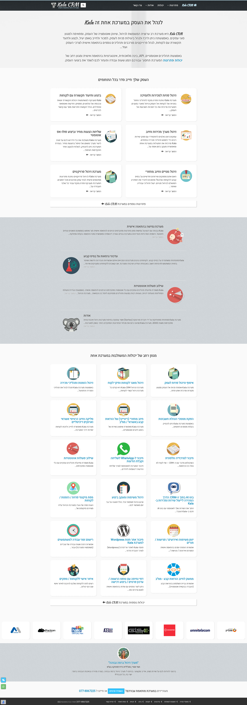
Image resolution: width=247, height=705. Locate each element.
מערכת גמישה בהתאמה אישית (145, 226)
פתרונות (168, 60)
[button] (3, 680)
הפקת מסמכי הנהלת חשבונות (176, 419)
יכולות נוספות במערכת (125, 602)
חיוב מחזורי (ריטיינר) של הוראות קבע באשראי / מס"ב (124, 420)
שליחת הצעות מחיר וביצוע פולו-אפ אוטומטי (79, 133)
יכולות (178, 60)
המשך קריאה (170, 115)
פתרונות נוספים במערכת (125, 204)
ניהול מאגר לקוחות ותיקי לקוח (125, 383)
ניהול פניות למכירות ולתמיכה (158, 95)
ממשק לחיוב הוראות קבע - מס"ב (175, 579)
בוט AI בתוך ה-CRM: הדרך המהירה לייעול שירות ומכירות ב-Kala (174, 500)
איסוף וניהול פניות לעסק (179, 383)
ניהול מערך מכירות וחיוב (161, 132)
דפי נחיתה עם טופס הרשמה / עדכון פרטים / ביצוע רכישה (126, 580)
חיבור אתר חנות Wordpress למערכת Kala (127, 541)
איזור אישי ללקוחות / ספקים (76, 579)
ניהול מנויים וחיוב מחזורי (160, 171)
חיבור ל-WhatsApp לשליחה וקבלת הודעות (127, 459)
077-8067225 (83, 702)
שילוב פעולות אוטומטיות (148, 286)
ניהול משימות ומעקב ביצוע (127, 497)
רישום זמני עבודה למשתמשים (75, 540)
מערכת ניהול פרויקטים (87, 171)
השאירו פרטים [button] (116, 691)
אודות (87, 316)
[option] (231, 630)
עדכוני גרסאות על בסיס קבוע (101, 256)
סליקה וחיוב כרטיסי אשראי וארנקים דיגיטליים (77, 420)
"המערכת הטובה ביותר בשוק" (123, 663)
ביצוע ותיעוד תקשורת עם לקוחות (80, 95)
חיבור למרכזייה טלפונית (179, 458)
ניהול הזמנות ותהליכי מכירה (76, 383)
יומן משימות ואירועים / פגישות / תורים (174, 541)
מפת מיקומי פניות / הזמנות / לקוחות (76, 499)
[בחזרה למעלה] (243, 701)
